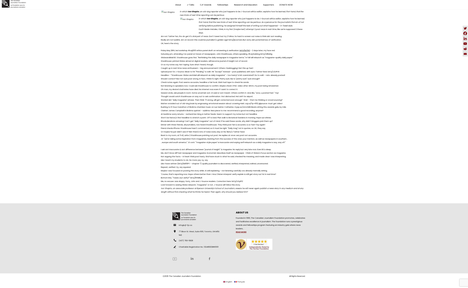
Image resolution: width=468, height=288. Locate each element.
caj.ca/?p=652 (251, 103)
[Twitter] (465, 28)
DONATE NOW (286, 4)
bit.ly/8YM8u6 (196, 177)
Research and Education (245, 4)
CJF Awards (205, 4)
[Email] (465, 53)
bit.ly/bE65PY (184, 163)
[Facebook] (465, 33)
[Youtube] (465, 43)
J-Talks (190, 4)
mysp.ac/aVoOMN (242, 107)
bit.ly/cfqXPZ (237, 181)
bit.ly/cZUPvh (273, 71)
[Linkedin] (465, 38)
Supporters (268, 4)
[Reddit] (465, 48)
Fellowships (222, 4)
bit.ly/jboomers (235, 40)
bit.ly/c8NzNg (266, 54)
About (178, 4)
